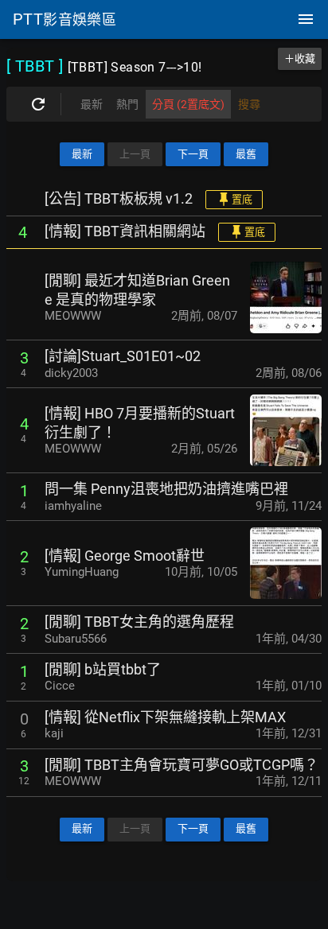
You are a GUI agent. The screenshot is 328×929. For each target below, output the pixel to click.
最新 (82, 154)
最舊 (246, 154)
